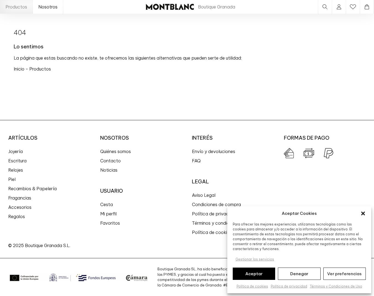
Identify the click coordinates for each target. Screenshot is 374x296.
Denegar (299, 273)
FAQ (196, 160)
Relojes (15, 170)
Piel (12, 179)
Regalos (16, 216)
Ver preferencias (344, 273)
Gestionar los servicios (254, 259)
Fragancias (19, 198)
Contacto (110, 160)
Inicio (19, 69)
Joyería (15, 151)
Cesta (106, 204)
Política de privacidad (289, 286)
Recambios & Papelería (32, 188)
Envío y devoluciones (213, 151)
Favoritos (110, 223)
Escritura (17, 160)
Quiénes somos (115, 151)
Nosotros (47, 7)
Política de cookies (252, 286)
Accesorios (19, 207)
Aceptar (254, 273)
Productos (16, 7)
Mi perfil (108, 213)
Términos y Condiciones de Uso (336, 286)
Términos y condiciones (216, 223)
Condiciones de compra (216, 204)
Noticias (108, 170)
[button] (363, 213)
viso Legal (205, 195)
